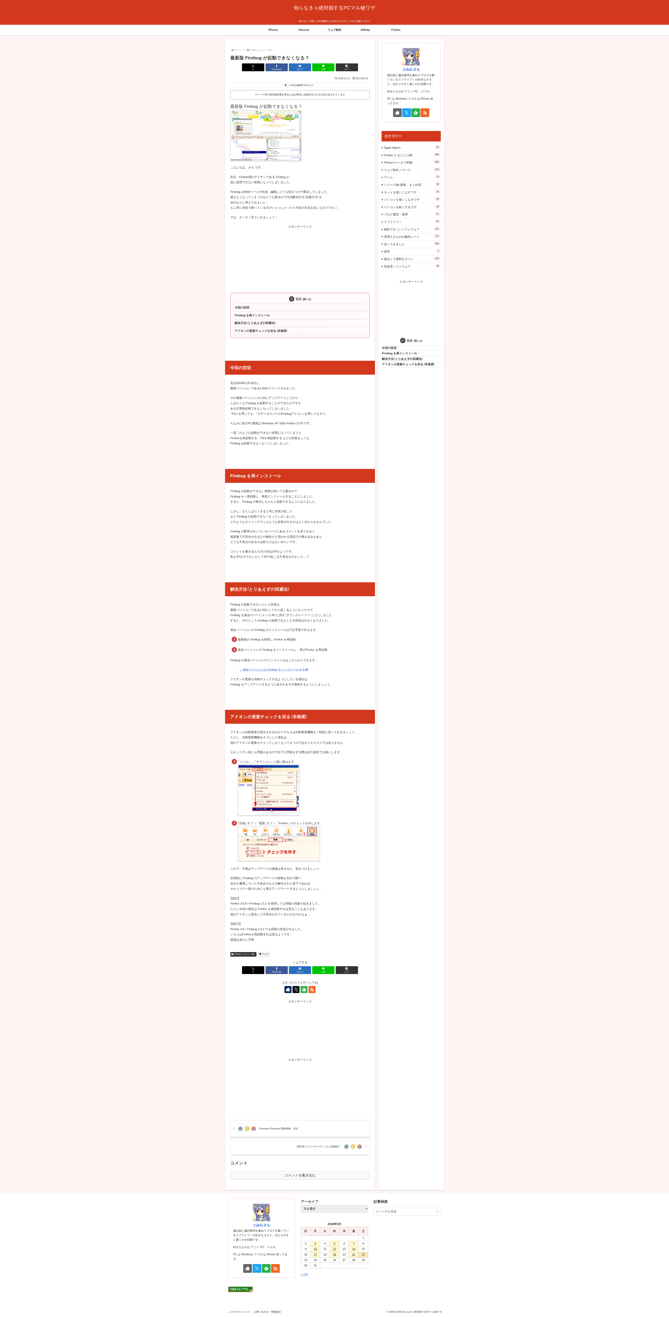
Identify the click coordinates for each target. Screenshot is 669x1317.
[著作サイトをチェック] (287, 989)
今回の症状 (242, 307)
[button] (347, 67)
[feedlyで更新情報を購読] (304, 989)
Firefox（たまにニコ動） (244, 954)
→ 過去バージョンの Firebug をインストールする (272, 669)
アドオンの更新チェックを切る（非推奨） (261, 331)
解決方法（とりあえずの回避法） (255, 323)
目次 (299, 299)
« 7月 (304, 1274)
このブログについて (239, 1311)
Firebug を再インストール (252, 315)
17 (315, 1254)
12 (334, 1249)
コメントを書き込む (300, 1175)
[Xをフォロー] (296, 989)
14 (353, 1249)
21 (353, 1254)
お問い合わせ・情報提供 (267, 1311)
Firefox (265, 954)
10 (315, 1249)
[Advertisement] (300, 254)
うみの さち (411, 69)
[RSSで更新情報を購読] (312, 989)
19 (334, 1254)
